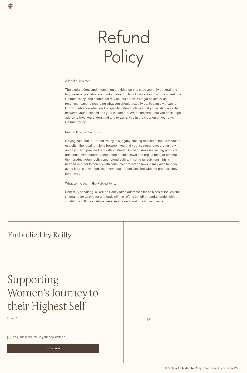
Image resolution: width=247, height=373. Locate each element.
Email (12, 318)
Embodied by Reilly (30, 7)
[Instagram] (149, 319)
